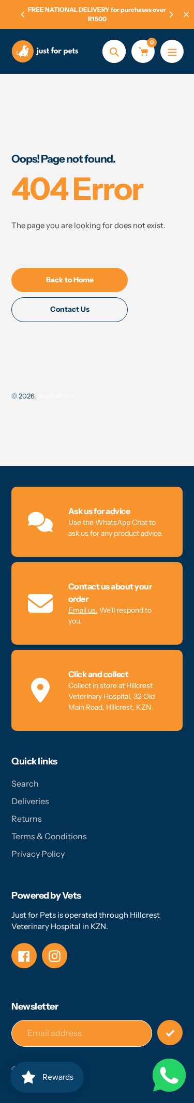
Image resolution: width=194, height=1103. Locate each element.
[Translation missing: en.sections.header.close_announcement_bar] (186, 14)
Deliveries (30, 801)
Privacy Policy (38, 854)
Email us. (83, 610)
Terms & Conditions (49, 836)
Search (25, 783)
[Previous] (23, 14)
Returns (26, 818)
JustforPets (55, 396)
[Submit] (170, 1032)
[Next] (171, 14)
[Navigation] (172, 51)
